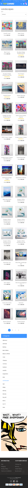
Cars (4, 357)
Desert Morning (21, 95)
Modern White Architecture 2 (21, 220)
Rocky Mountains (7, 303)
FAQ (2, 464)
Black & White (6, 353)
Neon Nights (7, 282)
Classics (5, 360)
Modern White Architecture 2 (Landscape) (7, 242)
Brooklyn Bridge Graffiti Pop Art (21, 52)
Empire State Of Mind (21, 137)
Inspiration (5, 374)
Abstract (5, 340)
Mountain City (7, 262)
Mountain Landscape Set (21, 263)
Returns (17, 466)
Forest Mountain (21, 157)
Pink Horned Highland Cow (21, 283)
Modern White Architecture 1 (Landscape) (7, 221)
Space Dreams (7, 321)
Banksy (4, 347)
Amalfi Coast (7, 33)
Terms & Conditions (6, 471)
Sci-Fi (4, 404)
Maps (4, 387)
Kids (4, 377)
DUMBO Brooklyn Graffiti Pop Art (7, 116)
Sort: (2, 11)
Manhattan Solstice (21, 177)
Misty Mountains (7, 199)
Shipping (3, 466)
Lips (4, 384)
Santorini (21, 303)
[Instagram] (11, 481)
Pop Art (4, 397)
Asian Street (21, 33)
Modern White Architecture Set (21, 241)
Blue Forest (7, 52)
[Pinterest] (17, 481)
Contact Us (18, 464)
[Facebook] (14, 481)
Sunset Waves (21, 321)
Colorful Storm (7, 95)
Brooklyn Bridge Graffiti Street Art (7, 74)
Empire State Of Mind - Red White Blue (7, 158)
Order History (18, 469)
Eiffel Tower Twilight (7, 137)
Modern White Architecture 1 (21, 200)
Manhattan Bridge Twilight (7, 178)
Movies (4, 394)
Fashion (5, 367)
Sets (4, 407)
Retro (4, 400)
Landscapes (6, 380)
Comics (5, 364)
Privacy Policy (4, 469)
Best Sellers (6, 350)
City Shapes (21, 74)
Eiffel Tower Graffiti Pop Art (21, 116)
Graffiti (4, 370)
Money (4, 390)
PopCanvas (18, 477)
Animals (5, 343)
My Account (18, 471)
